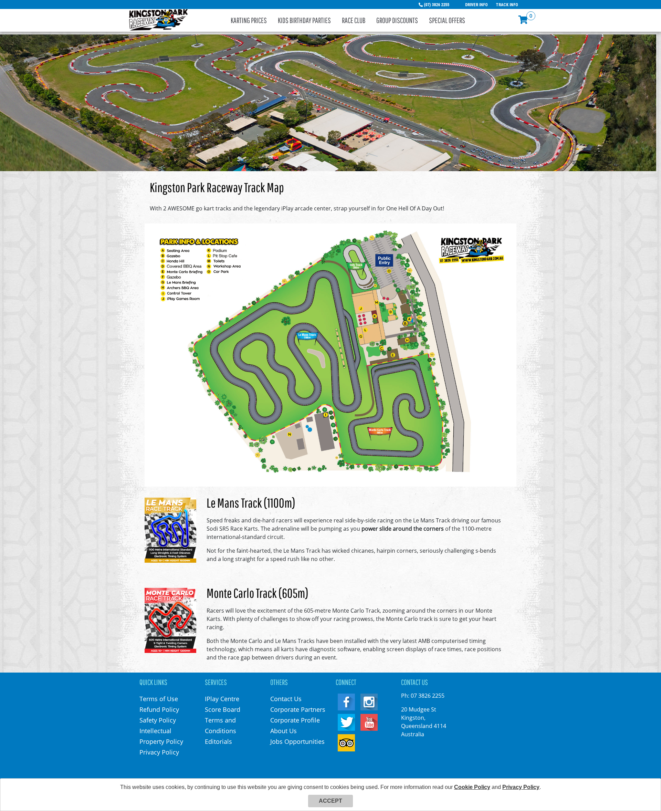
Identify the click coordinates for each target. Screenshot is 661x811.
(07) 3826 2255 (436, 4)
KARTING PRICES (249, 20)
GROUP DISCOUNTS (397, 20)
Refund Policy (159, 709)
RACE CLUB (353, 20)
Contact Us (286, 699)
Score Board (222, 709)
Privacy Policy (159, 752)
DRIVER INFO (476, 4)
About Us (283, 731)
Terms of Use (158, 699)
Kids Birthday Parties (304, 20)
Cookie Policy (472, 787)
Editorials (218, 741)
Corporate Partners (297, 709)
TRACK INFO (507, 4)
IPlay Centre (222, 699)
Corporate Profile (295, 720)
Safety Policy (157, 720)
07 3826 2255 (427, 695)
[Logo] (158, 19)
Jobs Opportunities (297, 741)
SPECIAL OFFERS (447, 20)
